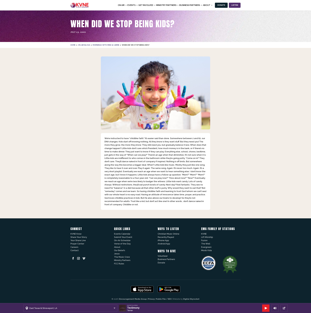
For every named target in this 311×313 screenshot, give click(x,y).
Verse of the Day (122, 243)
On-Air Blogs (84, 45)
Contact (74, 250)
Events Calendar (122, 234)
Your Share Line (78, 240)
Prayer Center (77, 243)
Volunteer (163, 256)
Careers (74, 247)
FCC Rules (119, 263)
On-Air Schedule (122, 240)
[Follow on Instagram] (78, 258)
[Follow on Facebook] (73, 258)
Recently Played (166, 237)
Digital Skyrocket (191, 299)
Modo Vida (206, 250)
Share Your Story (78, 237)
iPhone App (163, 240)
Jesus (117, 253)
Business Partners (166, 259)
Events (131, 5)
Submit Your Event (123, 237)
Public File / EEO (164, 299)
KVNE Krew (76, 234)
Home (72, 45)
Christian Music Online (168, 234)
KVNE (204, 234)
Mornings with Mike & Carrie (106, 45)
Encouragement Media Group (133, 299)
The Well (205, 243)
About (117, 247)
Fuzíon (204, 240)
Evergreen (206, 247)
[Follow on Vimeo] (83, 258)
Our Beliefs (119, 250)
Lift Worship (207, 237)
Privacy (151, 299)
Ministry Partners (122, 260)
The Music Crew (122, 257)
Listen (234, 5)
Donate (221, 5)
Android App (164, 243)
